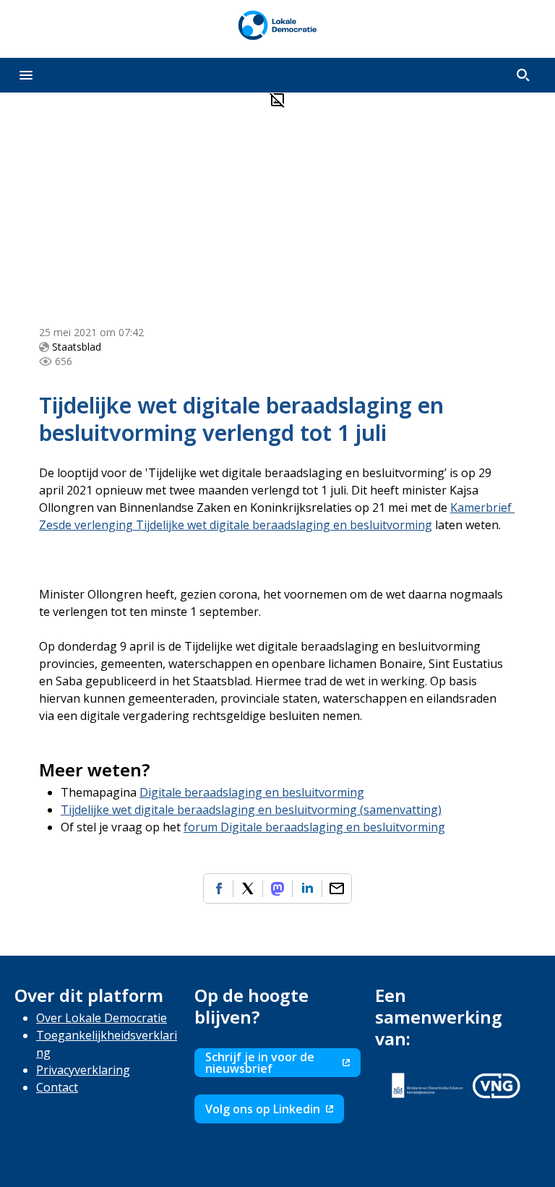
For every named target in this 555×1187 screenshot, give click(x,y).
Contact (57, 1087)
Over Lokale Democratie (101, 1018)
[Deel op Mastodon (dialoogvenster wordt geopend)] (277, 888)
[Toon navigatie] (26, 75)
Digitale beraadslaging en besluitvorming (251, 792)
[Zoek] (523, 75)
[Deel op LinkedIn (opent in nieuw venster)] (307, 888)
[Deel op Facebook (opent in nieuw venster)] (218, 888)
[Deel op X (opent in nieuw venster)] (247, 888)
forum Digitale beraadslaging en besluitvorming (314, 827)
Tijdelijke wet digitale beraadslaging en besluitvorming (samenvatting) (251, 810)
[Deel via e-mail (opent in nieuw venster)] (336, 888)
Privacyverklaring (83, 1070)
